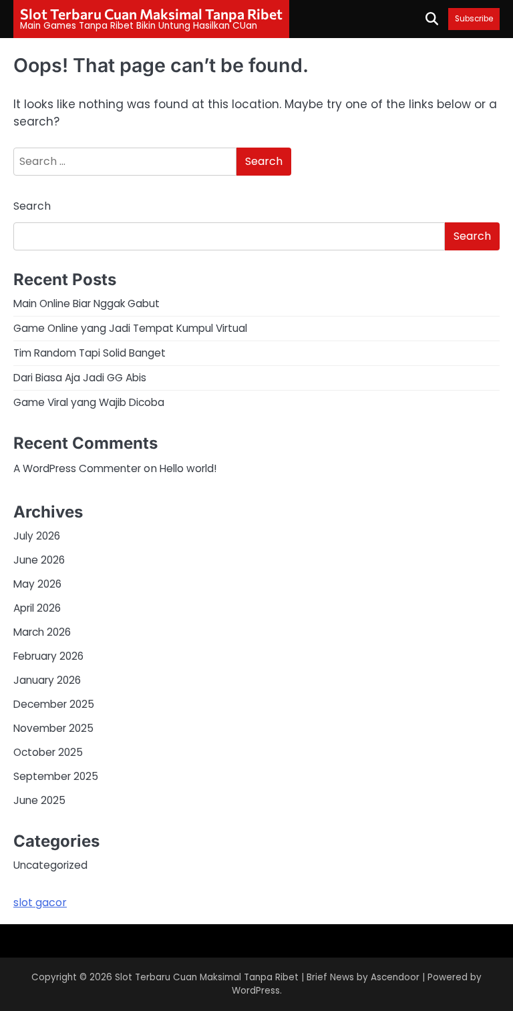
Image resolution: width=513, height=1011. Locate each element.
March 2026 (42, 632)
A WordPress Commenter (77, 468)
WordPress (256, 990)
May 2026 (37, 584)
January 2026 (47, 680)
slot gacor (40, 902)
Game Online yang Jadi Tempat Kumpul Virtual (130, 328)
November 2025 (53, 728)
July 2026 (36, 536)
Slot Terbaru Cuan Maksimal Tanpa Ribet (151, 13)
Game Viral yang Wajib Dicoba (88, 402)
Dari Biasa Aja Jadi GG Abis (79, 378)
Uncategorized (50, 865)
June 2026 (39, 560)
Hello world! (188, 468)
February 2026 (48, 656)
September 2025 (55, 776)
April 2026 (37, 608)
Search (32, 206)
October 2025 (48, 752)
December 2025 (53, 704)
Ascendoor (395, 977)
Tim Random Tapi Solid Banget (89, 353)
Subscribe (474, 19)
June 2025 (39, 800)
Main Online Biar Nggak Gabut (86, 303)
